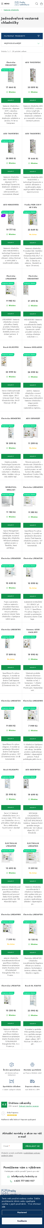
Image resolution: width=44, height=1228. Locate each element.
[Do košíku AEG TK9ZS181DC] (33, 100)
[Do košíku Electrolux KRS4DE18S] (11, 456)
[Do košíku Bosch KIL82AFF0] (11, 807)
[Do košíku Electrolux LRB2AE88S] (33, 738)
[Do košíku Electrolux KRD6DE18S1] (33, 314)
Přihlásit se (33, 1146)
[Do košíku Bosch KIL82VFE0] (11, 385)
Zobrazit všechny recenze (29, 1106)
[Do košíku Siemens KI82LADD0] (33, 385)
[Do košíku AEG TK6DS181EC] (33, 171)
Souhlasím (22, 1221)
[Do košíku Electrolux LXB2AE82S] (33, 525)
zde (3, 1206)
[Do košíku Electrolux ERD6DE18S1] (11, 100)
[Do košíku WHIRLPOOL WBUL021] (11, 525)
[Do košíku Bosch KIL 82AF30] (33, 1023)
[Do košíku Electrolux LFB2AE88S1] (11, 313)
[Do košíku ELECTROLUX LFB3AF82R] (11, 881)
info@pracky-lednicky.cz (24, 1176)
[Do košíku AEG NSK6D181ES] (11, 242)
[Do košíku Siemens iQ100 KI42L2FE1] (33, 667)
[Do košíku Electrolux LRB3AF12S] (33, 952)
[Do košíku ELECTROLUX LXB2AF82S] (33, 881)
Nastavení (22, 1212)
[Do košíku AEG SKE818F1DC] (33, 807)
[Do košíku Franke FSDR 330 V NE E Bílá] (33, 242)
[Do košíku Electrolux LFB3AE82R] (11, 596)
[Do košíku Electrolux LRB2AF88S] (11, 952)
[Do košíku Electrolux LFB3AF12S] (11, 1023)
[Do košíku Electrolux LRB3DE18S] (11, 667)
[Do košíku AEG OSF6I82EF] (33, 456)
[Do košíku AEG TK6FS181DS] (11, 171)
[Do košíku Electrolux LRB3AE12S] (11, 738)
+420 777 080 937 (24, 1180)
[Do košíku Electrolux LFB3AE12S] (33, 596)
